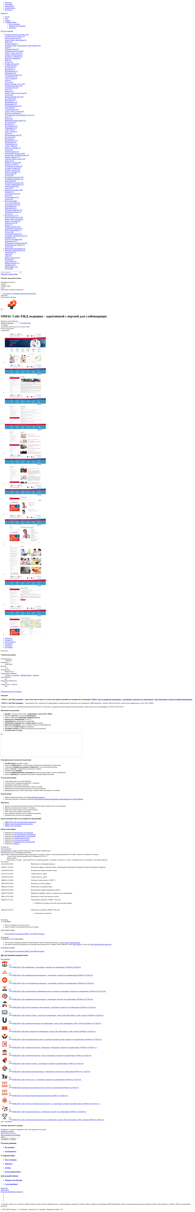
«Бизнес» (36, 675)
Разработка (10, 237)
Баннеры (9, 192)
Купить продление (7, 328)
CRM (8, 256)
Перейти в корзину (7, 1131)
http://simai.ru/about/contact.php (101, 944)
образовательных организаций (24, 836)
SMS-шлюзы (11, 208)
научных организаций (21, 840)
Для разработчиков (13, 234)
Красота (9, 91)
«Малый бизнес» (26, 675)
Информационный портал (15, 120)
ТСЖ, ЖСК (10, 108)
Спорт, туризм (11, 78)
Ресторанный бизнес (13, 75)
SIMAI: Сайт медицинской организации (19, 824)
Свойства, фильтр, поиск (15, 159)
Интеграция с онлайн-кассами (17, 155)
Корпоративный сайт (14, 97)
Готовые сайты (12, 274)
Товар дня (9, 161)
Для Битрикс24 (10, 1151)
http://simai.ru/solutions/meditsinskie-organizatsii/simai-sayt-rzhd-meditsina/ (59, 799)
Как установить (14, 24)
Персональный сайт (13, 135)
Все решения (5, 959)
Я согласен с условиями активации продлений (19, 293)
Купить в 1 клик (11, 164)
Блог (6, 18)
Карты (8, 225)
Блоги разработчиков (13, 1172)
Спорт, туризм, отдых (13, 53)
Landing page (11, 66)
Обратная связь (11, 186)
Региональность (12, 197)
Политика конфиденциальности (12, 1192)
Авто (8, 47)
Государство (10, 67)
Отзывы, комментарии (14, 184)
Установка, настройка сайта (16, 236)
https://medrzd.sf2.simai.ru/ (36, 797)
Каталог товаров (12, 157)
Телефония (10, 265)
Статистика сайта (12, 194)
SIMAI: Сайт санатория (13, 826)
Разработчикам (10, 8)
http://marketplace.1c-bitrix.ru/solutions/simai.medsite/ (173, 699)
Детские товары (11, 44)
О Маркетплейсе (10, 22)
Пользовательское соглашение (11, 691)
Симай (5, 325)
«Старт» (8, 675)
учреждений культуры (21, 838)
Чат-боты (9, 259)
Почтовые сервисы (13, 212)
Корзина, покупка (13, 162)
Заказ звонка (10, 181)
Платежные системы (13, 166)
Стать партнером (11, 1184)
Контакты (12, 28)
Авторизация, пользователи (16, 243)
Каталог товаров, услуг (15, 84)
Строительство (11, 77)
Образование (10, 73)
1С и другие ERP (12, 203)
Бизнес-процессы (12, 258)
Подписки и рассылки (14, 183)
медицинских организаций (23, 832)
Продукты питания (13, 38)
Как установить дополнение (10, 1135)
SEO (8, 195)
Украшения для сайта (14, 228)
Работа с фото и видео (14, 219)
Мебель (8, 42)
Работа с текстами (12, 221)
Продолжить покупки (8, 297)
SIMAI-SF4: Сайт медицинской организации (20, 822)
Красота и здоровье (13, 58)
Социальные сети (12, 205)
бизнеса (17, 843)
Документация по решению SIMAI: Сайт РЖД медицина (24, 934)
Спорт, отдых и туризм (14, 111)
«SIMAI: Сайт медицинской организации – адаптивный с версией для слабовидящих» (122, 699)
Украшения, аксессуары (14, 51)
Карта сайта (5, 1190)
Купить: (9, 321)
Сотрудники (10, 261)
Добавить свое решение (17, 26)
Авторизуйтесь (6, 851)
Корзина (4, 13)
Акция (7, 17)
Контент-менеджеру (14, 217)
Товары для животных (14, 55)
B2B (8, 60)
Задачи (9, 254)
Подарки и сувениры (13, 56)
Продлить (4, 295)
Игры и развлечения (13, 230)
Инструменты (11, 267)
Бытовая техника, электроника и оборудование (23, 45)
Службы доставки (12, 168)
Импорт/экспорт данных (15, 245)
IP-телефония (10, 206)
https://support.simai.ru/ (72, 942)
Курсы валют (10, 173)
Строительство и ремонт (15, 36)
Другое (9, 62)
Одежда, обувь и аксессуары (16, 93)
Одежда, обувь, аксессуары (16, 40)
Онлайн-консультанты (14, 179)
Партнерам (8, 4)
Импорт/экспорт (12, 263)
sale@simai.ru (77, 944)
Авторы (7, 20)
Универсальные (12, 49)
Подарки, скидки (12, 170)
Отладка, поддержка (13, 239)
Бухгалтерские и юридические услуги (19, 115)
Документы (10, 252)
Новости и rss (11, 223)
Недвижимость (11, 71)
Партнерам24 (9, 6)
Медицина (10, 69)
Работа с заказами (12, 172)
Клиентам (8, 2)
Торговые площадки (13, 210)
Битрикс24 (8, 10)
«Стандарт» (15, 675)
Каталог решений (7, 31)
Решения (4, 274)
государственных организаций (24, 834)
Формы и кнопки (12, 226)
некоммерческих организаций (24, 842)
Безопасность (11, 241)
